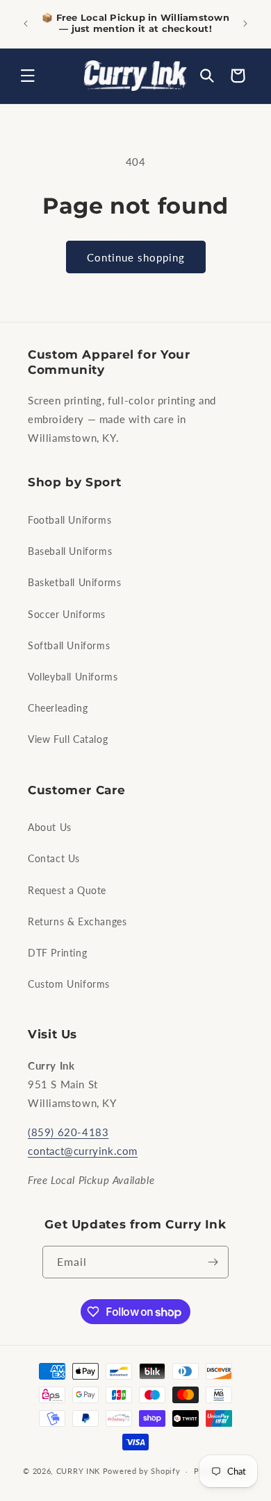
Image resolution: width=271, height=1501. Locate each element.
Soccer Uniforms (67, 614)
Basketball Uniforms (74, 582)
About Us (50, 827)
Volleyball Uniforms (72, 677)
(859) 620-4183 (68, 1132)
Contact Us (54, 858)
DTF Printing (57, 953)
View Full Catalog (68, 739)
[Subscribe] (212, 1262)
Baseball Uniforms (70, 551)
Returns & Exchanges (77, 921)
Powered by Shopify (142, 1470)
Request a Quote (67, 890)
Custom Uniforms (69, 984)
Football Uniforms (69, 520)
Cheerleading (58, 708)
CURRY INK (78, 1470)
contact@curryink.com (83, 1150)
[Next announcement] (245, 23)
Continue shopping (136, 257)
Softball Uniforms (69, 645)
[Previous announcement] (25, 23)
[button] (28, 75)
